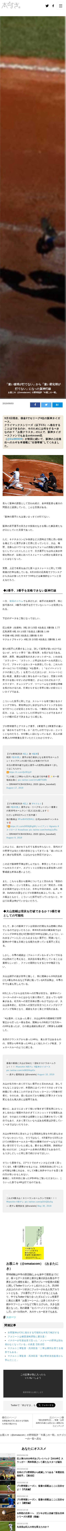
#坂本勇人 (16, 757)
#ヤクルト (37, 804)
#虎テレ (29, 1067)
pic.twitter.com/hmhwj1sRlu (43, 830)
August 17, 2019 (14, 788)
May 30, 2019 (44, 1206)
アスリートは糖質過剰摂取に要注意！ (27, 1336)
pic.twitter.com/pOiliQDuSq (39, 1202)
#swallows (23, 830)
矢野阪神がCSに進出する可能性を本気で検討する (33, 1332)
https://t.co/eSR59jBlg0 (22, 826)
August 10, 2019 (45, 1074)
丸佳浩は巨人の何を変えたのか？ (33, 1527)
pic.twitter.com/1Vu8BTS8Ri (32, 780)
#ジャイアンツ (42, 826)
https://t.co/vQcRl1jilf (20, 772)
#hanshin (20, 1067)
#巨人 (25, 754)
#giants (53, 826)
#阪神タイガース (42, 1067)
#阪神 (35, 754)
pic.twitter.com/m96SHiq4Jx (20, 1070)
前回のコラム (16, 601)
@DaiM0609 (14, 439)
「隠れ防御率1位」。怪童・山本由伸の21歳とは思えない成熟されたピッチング (50, 1423)
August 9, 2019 (14, 838)
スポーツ (11, 1317)
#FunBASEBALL (26, 819)
